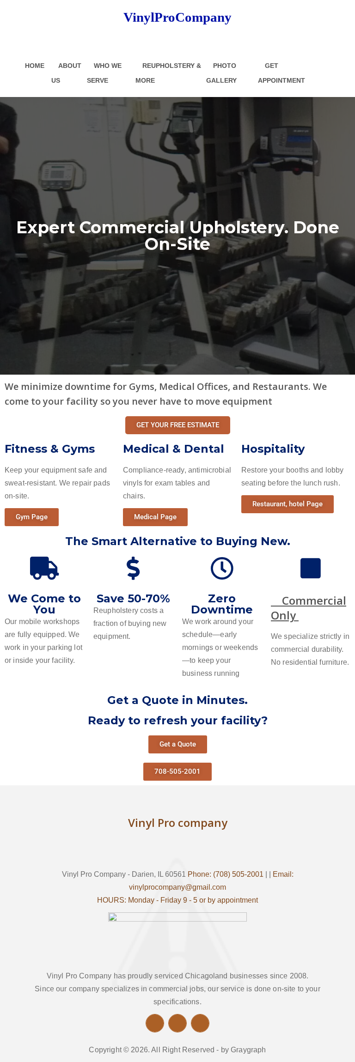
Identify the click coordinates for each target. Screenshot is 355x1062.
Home (34, 65)
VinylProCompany (177, 17)
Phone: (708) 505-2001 (225, 874)
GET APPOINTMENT (281, 73)
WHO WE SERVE (104, 73)
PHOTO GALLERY (221, 73)
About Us (66, 73)
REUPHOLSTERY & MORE (168, 73)
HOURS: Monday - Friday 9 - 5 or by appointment (177, 900)
